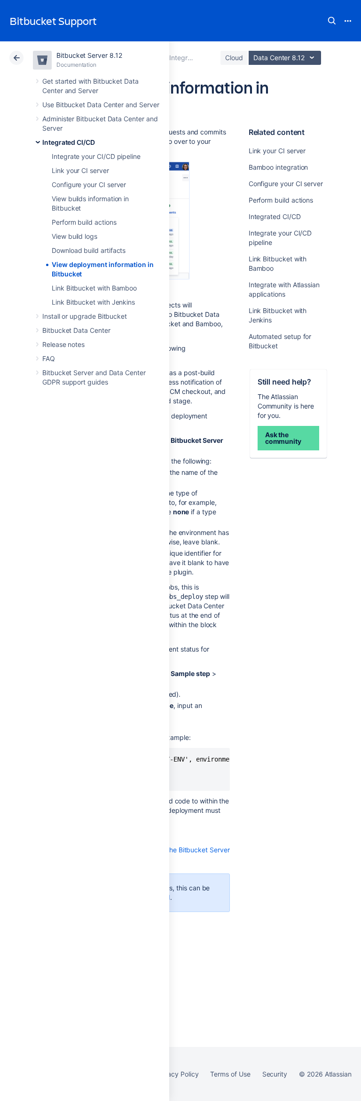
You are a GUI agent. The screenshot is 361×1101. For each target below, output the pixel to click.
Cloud (234, 58)
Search (331, 20)
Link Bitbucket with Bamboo (94, 288)
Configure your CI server (89, 185)
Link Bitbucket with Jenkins (93, 302)
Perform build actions (84, 222)
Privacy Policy (177, 1074)
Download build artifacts (89, 250)
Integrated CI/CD (68, 142)
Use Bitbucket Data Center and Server (100, 105)
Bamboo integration (278, 167)
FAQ (48, 358)
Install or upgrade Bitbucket (84, 316)
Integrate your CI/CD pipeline (96, 156)
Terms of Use (230, 1074)
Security (274, 1074)
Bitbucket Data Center (76, 330)
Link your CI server (80, 170)
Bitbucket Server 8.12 (89, 55)
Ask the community (283, 438)
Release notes (63, 344)
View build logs (74, 236)
